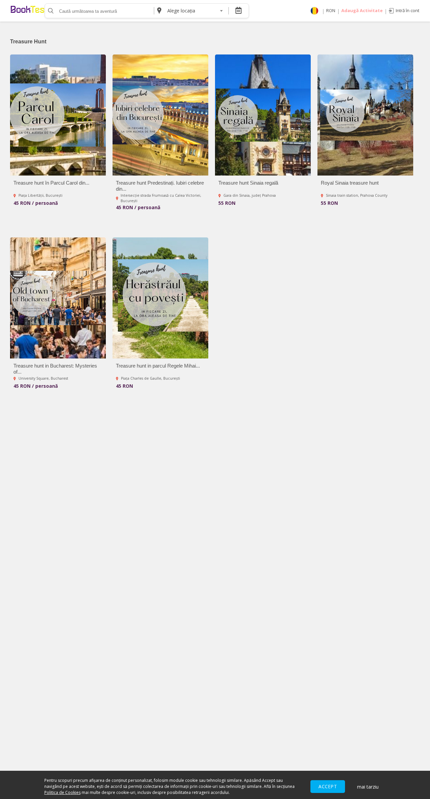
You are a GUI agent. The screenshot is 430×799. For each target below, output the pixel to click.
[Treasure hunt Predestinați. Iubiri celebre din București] (160, 115)
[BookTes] (27, 11)
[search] (50, 10)
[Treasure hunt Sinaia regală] (263, 115)
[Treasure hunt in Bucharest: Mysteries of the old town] (58, 297)
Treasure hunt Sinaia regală (248, 183)
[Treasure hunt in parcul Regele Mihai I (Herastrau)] (160, 297)
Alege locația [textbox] (181, 10)
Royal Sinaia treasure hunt (350, 183)
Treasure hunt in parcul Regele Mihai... (158, 366)
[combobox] (195, 10)
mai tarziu (368, 787)
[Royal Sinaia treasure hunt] (365, 115)
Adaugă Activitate (362, 10)
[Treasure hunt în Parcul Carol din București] (58, 115)
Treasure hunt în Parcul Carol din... (51, 183)
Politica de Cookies (62, 792)
